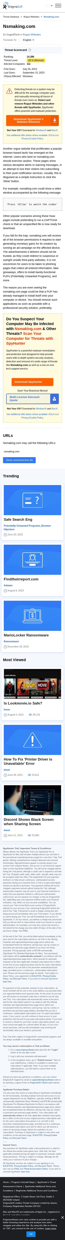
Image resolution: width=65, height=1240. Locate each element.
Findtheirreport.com (21, 579)
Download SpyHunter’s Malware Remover (28, 120)
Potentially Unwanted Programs (22, 525)
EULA (51, 135)
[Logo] (12, 6)
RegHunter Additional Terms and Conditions (37, 1190)
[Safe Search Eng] (32, 500)
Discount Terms (20, 979)
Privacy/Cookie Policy (32, 138)
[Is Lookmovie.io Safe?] (32, 684)
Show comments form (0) (19, 460)
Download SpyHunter (28, 381)
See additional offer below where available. (27, 135)
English (52, 6)
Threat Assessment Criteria (36, 1169)
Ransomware (11, 641)
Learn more (50, 1228)
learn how (7, 982)
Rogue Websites (31, 17)
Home (6, 1182)
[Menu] (58, 6)
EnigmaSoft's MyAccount (41, 1083)
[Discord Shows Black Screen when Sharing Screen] (32, 800)
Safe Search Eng (18, 519)
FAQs (25, 931)
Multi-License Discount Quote (24, 399)
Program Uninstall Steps (23, 1182)
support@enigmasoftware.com (45, 1080)
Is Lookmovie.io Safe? (23, 703)
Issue (7, 709)
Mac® (54, 130)
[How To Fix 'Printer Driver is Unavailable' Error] (32, 740)
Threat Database (11, 17)
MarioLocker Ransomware (26, 635)
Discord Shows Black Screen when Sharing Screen (29, 821)
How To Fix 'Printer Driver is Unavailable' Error (28, 761)
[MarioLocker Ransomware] (32, 616)
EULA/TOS (36, 976)
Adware (8, 585)
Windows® (41, 130)
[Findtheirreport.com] (32, 560)
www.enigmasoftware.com (27, 1050)
